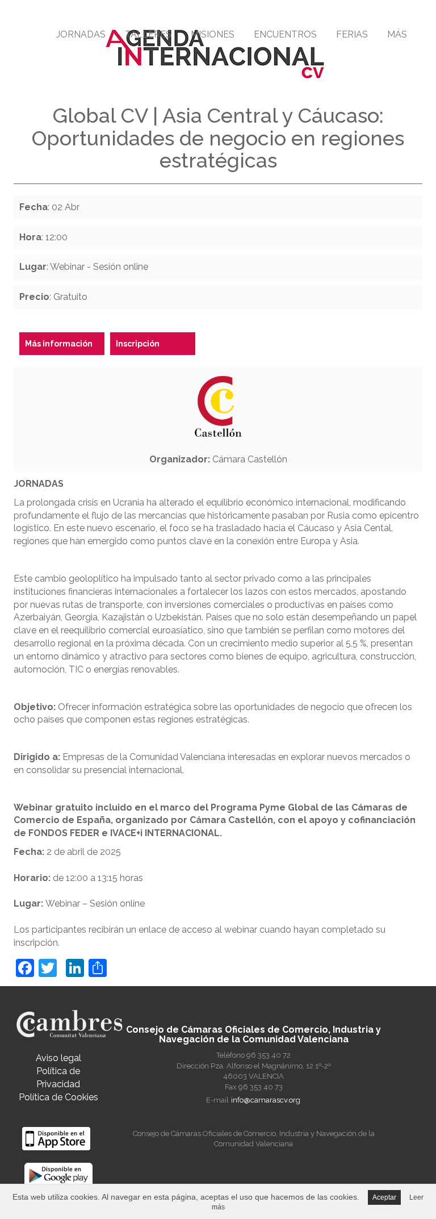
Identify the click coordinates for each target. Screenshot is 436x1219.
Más (397, 34)
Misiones (212, 34)
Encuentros (285, 34)
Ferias (352, 34)
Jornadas (81, 34)
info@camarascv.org (265, 1100)
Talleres (148, 34)
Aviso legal (58, 1058)
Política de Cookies (58, 1097)
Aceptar (384, 1197)
